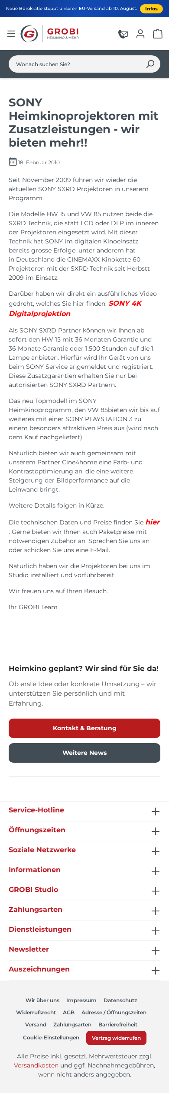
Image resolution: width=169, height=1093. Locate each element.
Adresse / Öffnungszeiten (113, 1012)
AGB (69, 1012)
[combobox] (74, 64)
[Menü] (11, 33)
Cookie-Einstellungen (51, 1037)
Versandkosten (36, 1065)
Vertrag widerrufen (116, 1038)
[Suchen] (150, 64)
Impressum (81, 1000)
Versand (35, 1024)
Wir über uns (42, 1000)
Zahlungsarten (72, 1024)
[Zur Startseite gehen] (50, 34)
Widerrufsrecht (36, 1012)
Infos (151, 9)
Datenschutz (120, 1000)
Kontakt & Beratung (85, 728)
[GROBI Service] (123, 33)
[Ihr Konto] (140, 33)
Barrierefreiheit (117, 1024)
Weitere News (84, 753)
